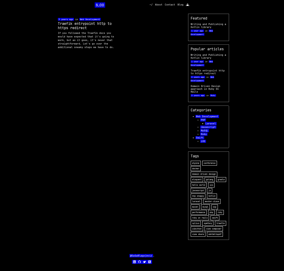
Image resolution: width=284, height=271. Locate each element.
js (209, 190)
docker (195, 168)
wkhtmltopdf (214, 234)
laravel (196, 201)
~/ (151, 4)
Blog (180, 4)
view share (198, 234)
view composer (213, 228)
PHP (203, 120)
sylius (195, 223)
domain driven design (204, 174)
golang (209, 179)
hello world (198, 185)
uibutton (197, 228)
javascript (198, 190)
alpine (195, 163)
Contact (170, 4)
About (158, 4)
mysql (205, 207)
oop (214, 207)
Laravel (211, 123)
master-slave (212, 201)
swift (215, 217)
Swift (200, 137)
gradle (221, 179)
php (211, 212)
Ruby (213, 95)
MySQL (204, 130)
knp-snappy (198, 196)
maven (195, 207)
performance (198, 212)
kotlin (212, 196)
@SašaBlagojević (141, 255)
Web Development (90, 19)
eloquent (197, 179)
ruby (220, 212)
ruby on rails (200, 217)
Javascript (208, 127)
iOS (203, 141)
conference (210, 163)
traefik (220, 223)
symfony (208, 223)
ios (211, 185)
